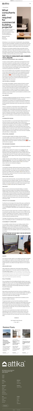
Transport (3, 391)
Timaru (18, 399)
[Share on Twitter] (17, 322)
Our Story (18, 381)
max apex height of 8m (6, 160)
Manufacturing (4, 389)
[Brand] (16, 364)
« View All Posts (5, 7)
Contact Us (5, 405)
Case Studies (4, 381)
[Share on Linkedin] (15, 322)
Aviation (3, 388)
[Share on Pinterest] (18, 322)
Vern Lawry (5, 38)
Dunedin (18, 400)
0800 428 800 (5, 372)
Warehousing (4, 392)
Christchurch (18, 403)
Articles (3, 399)
